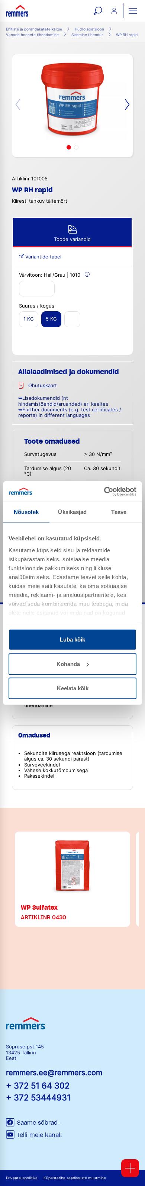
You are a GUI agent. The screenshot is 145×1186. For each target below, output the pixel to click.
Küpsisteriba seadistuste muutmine (75, 1178)
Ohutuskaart (42, 385)
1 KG (28, 319)
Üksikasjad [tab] (72, 512)
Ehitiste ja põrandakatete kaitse (34, 29)
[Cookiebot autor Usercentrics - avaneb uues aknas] (104, 491)
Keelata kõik (72, 688)
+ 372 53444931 (38, 1097)
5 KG (51, 319)
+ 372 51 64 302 (38, 1085)
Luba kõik (72, 639)
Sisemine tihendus (87, 35)
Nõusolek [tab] (26, 512)
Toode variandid (72, 239)
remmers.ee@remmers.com (54, 1072)
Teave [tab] (118, 512)
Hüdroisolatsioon (89, 29)
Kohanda (68, 664)
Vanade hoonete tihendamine (32, 35)
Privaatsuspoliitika (22, 1178)
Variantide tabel (42, 257)
